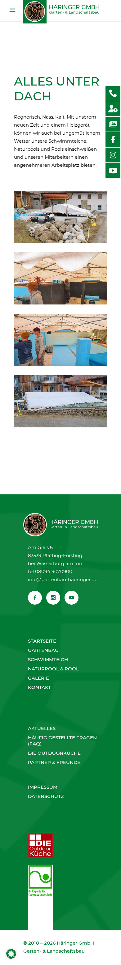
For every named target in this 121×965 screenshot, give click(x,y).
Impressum (42, 787)
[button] (11, 954)
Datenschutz (46, 796)
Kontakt (39, 687)
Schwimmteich (48, 659)
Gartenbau (43, 650)
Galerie (38, 678)
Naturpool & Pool (53, 669)
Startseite (42, 641)
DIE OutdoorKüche (54, 753)
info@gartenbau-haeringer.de (62, 579)
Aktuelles (42, 728)
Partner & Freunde (54, 762)
